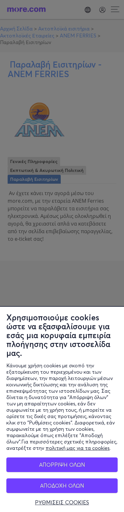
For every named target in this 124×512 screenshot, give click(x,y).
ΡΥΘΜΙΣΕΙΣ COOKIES (62, 502)
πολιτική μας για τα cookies (77, 448)
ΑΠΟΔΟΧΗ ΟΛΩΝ (62, 485)
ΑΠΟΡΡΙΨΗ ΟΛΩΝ (62, 464)
